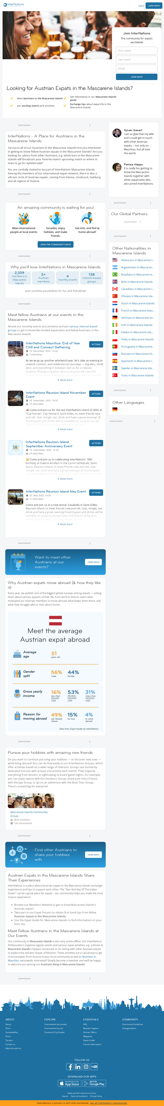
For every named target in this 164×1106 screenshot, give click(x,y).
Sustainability (11, 1032)
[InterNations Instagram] (86, 1066)
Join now (137, 76)
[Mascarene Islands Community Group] (32, 807)
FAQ (85, 1024)
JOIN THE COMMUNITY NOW (55, 244)
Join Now (154, 5)
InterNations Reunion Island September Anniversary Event (49, 444)
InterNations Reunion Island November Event (56, 394)
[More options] (90, 125)
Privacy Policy (96, 1096)
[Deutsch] (114, 409)
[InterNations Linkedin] (77, 1066)
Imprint (65, 1096)
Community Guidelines (132, 1024)
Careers (9, 1040)
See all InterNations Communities (108, 1103)
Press (8, 1036)
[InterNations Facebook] (69, 1066)
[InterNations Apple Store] (69, 1083)
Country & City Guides (54, 1032)
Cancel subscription (92, 1044)
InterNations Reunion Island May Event (56, 491)
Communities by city (53, 1028)
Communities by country (55, 1024)
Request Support (90, 1028)
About (8, 1024)
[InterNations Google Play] (94, 1083)
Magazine (87, 1036)
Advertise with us (13, 1048)
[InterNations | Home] (13, 5)
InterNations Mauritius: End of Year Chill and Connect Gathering (53, 345)
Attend (96, 344)
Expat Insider (89, 1040)
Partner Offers (90, 1032)
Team (8, 1028)
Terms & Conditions (79, 1096)
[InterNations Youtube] (94, 1066)
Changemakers (129, 1028)
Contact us (10, 1044)
